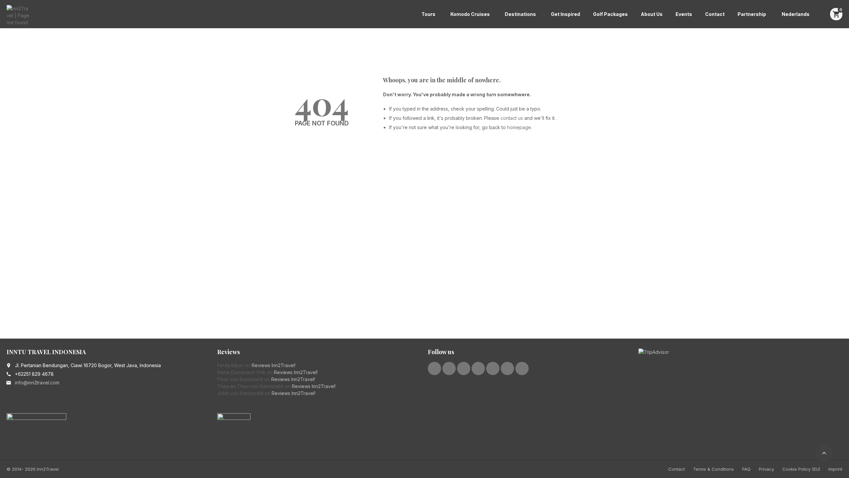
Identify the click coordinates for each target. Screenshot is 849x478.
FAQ (746, 469)
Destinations (520, 14)
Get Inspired (565, 14)
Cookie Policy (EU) (801, 469)
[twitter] (449, 368)
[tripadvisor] (507, 368)
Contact (715, 14)
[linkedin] (463, 368)
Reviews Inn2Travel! (273, 365)
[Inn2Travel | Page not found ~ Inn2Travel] (18, 15)
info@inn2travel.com (37, 382)
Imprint (835, 469)
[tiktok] (522, 368)
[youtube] (478, 368)
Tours (428, 14)
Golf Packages (610, 14)
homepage (519, 127)
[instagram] (492, 368)
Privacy (766, 469)
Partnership (752, 14)
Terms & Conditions (713, 469)
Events (684, 14)
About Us (652, 14)
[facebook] (434, 368)
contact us (511, 118)
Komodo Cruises (470, 14)
